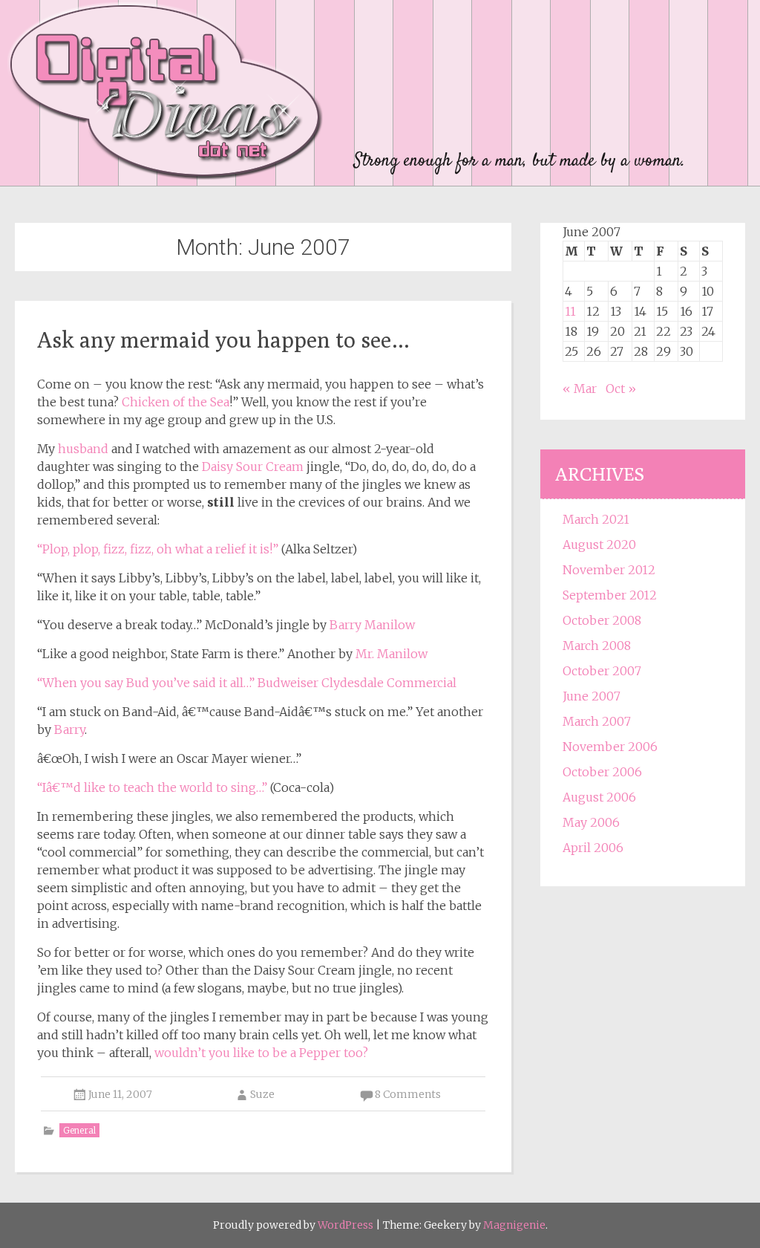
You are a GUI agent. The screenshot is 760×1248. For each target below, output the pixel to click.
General (79, 1130)
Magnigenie (514, 1225)
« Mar (580, 388)
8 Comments (408, 1094)
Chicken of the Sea (175, 401)
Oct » (621, 388)
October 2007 (602, 670)
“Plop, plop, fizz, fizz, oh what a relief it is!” (157, 549)
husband (83, 448)
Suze (262, 1094)
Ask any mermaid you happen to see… (223, 339)
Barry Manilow (372, 624)
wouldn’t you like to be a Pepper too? (261, 1052)
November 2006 (610, 746)
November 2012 (609, 569)
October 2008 (602, 620)
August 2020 (599, 544)
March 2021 (596, 519)
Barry (69, 729)
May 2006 (591, 822)
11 (570, 311)
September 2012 (610, 595)
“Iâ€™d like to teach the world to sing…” (152, 787)
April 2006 (593, 847)
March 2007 (597, 721)
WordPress (345, 1225)
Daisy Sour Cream (253, 466)
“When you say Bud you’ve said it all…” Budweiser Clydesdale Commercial (246, 682)
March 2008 (597, 645)
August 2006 (599, 797)
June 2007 (591, 696)
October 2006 (602, 771)
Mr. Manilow (392, 653)
